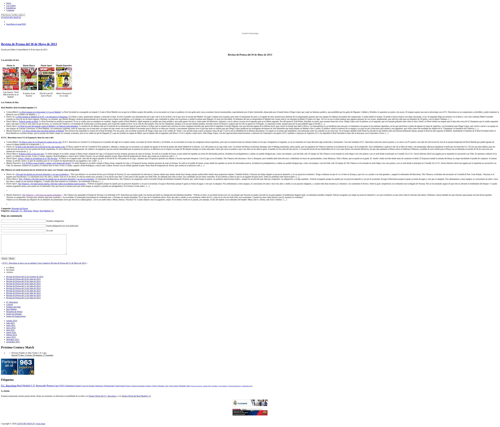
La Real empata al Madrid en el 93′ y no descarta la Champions (41, 117)
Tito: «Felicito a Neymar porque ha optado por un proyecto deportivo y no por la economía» (56, 179)
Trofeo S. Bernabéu (158, 386)
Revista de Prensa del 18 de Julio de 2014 (23, 284)
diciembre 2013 (12, 339)
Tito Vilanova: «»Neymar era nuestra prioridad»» (42, 195)
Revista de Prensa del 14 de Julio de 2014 (23, 293)
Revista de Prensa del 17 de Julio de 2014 (23, 286)
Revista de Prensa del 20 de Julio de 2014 (23, 279)
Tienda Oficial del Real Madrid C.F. (136, 396)
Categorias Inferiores (235, 386)
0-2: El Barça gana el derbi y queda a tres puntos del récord (46, 163)
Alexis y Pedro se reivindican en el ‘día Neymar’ (38, 158)
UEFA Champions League (70, 386)
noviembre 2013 (13, 342)
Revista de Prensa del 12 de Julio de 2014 (23, 298)
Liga (56, 385)
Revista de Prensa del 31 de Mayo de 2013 (68, 263)
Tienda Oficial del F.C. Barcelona (102, 396)
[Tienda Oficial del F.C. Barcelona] (250, 415)
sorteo (166, 386)
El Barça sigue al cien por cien (31, 154)
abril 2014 (10, 330)
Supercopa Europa (196, 386)
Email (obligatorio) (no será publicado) (62, 226)
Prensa (36, 211)
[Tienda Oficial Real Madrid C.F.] (250, 405)
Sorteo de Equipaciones (16, 316)
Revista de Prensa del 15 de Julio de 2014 (23, 291)
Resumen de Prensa (20, 208)
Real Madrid (11, 309)
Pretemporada (109, 386)
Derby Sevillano (213, 386)
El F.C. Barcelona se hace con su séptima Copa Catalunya (26, 263)
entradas (205, 386)
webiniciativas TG (247, 386)
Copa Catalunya (223, 386)
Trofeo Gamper (174, 386)
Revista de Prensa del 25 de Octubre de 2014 (24, 277)
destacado (15, 211)
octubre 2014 (11, 321)
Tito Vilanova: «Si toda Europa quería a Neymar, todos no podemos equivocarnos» (52, 184)
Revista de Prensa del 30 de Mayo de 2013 (29, 44)
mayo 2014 (10, 328)
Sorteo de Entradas (14, 314)
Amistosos (99, 386)
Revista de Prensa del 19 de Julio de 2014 (23, 281)
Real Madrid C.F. (47, 211)
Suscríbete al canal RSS (16, 24)
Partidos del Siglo (13, 307)
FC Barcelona (12, 302)
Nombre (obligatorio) (55, 221)
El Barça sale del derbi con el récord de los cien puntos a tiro (40, 147)
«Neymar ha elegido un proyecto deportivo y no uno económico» (42, 174)
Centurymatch (120, 386)
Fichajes (128, 386)
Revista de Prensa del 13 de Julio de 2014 (23, 295)
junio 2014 (10, 325)
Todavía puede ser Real (28, 121)
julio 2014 (10, 323)
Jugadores (148, 386)
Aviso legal (40, 424)
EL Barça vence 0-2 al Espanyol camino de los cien (40, 142)
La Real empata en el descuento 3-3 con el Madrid (40, 112)
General (9, 304)
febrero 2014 (11, 335)
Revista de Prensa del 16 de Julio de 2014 (23, 288)
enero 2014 (10, 337)
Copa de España (88, 386)
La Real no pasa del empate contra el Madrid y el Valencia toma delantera (48, 126)
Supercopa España (138, 386)
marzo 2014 (11, 332)
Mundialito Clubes (184, 386)
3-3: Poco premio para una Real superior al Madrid (43, 131)
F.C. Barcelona (26, 211)
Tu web (49, 231)
